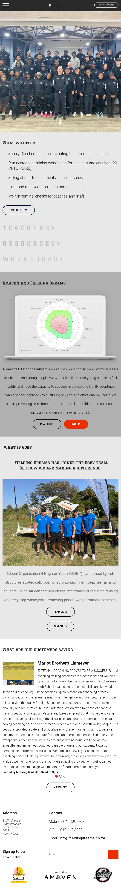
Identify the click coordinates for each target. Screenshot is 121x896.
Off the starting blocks (60, 50)
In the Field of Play (60, 65)
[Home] (53, 5)
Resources (30, 190)
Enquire (76, 371)
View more (60, 734)
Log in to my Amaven (106, 5)
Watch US (60, 573)
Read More (47, 371)
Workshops (31, 206)
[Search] (89, 5)
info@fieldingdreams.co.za (82, 785)
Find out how (18, 157)
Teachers (27, 175)
